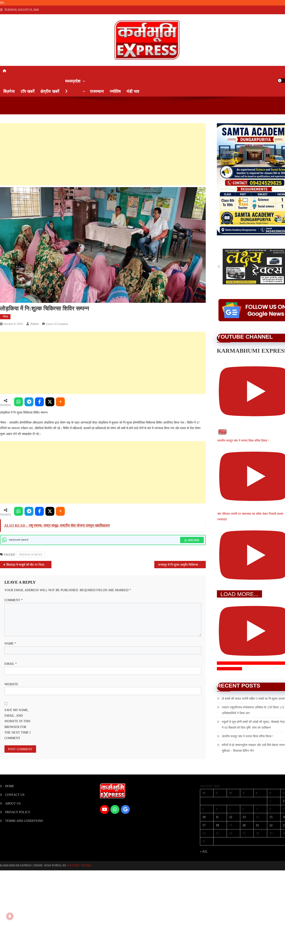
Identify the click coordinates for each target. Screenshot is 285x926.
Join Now (193, 540)
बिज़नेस (9, 91)
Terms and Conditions (24, 821)
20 (244, 825)
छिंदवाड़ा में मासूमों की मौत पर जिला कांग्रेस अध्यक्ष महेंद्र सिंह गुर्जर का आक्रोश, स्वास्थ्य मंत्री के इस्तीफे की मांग (28, 564)
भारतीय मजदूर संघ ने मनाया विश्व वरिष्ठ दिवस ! (247, 736)
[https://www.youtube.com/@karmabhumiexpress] (104, 809)
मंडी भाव (133, 91)
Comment (13, 600)
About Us (13, 803)
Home (9, 786)
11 (217, 817)
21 (257, 825)
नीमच (5, 316)
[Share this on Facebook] (39, 401)
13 (244, 817)
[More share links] (60, 401)
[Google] (125, 809)
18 (217, 825)
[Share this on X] (49, 401)
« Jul (204, 851)
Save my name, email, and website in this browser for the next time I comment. (17, 724)
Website (11, 684)
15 (271, 817)
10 (204, 817)
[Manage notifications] (9, 916)
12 (230, 817)
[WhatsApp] (18, 401)
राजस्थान (97, 91)
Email (10, 663)
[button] (219, 266)
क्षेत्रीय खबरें (50, 91)
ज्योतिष (115, 91)
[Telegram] (28, 401)
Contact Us (14, 795)
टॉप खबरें (28, 91)
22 (271, 825)
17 (204, 825)
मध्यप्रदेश (72, 81)
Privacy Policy (17, 812)
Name (10, 643)
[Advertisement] (100, 154)
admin (34, 324)
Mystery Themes (79, 865)
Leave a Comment (57, 324)
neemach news (30, 554)
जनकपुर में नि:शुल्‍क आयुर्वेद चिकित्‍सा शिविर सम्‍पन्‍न (182, 564)
